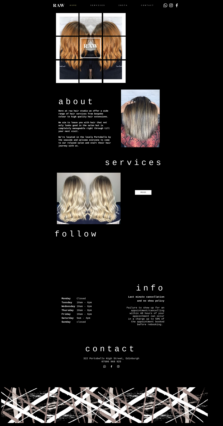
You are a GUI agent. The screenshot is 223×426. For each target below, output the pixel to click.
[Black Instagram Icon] (215, 218)
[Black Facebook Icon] (215, 213)
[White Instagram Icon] (171, 5)
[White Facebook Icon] (176, 5)
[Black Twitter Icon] (215, 223)
